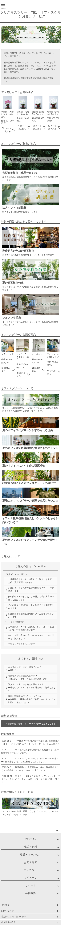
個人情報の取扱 (8, 922)
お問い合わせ (7, 911)
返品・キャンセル (30, 854)
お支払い (30, 839)
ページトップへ (56, 830)
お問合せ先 (30, 862)
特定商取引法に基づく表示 (13, 916)
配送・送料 (30, 846)
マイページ (30, 877)
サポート (30, 885)
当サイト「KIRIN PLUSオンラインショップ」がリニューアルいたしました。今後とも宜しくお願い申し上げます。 (30, 779)
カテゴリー (30, 869)
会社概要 (30, 893)
